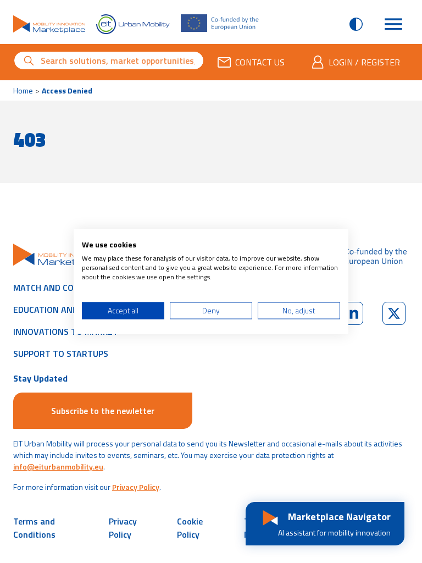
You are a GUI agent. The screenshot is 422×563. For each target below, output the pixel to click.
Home (23, 90)
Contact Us (260, 62)
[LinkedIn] (351, 313)
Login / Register (364, 62)
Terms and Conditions (34, 528)
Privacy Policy (135, 487)
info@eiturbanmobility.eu (58, 466)
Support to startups (60, 353)
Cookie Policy (190, 528)
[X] (394, 313)
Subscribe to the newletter (102, 410)
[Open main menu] (393, 24)
